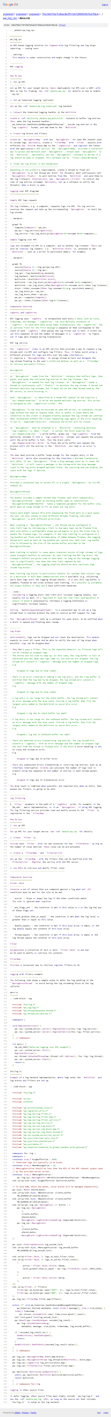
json (105, 1412)
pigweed (8, 14)
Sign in (105, 4)
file (62, 25)
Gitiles (17, 1412)
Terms (33, 1412)
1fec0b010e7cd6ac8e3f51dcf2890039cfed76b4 (70, 14)
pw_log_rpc (10, 18)
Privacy (25, 1412)
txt (99, 1412)
